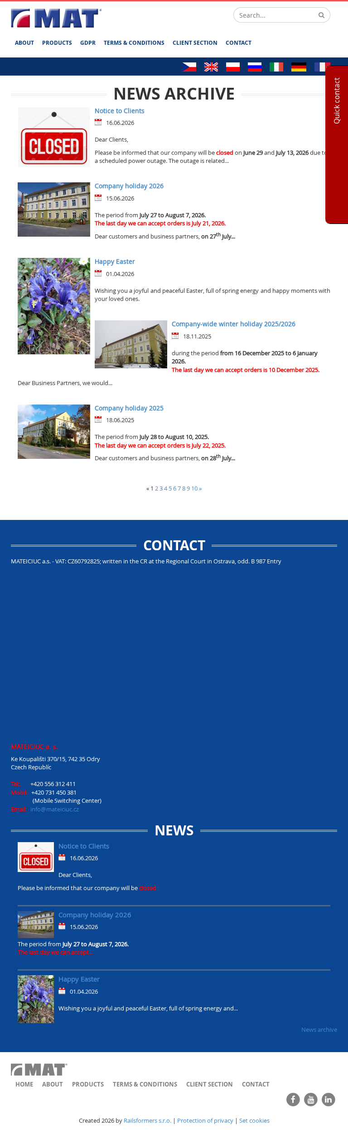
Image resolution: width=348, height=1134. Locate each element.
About (24, 43)
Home (24, 1084)
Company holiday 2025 (129, 408)
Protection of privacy (205, 1120)
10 (194, 488)
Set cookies (254, 1120)
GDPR (88, 43)
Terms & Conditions (134, 43)
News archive (319, 1029)
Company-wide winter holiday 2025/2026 (233, 323)
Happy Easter (115, 261)
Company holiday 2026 (129, 185)
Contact (238, 43)
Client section (195, 43)
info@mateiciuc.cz (54, 809)
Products (57, 43)
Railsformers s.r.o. (147, 1120)
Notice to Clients (120, 110)
